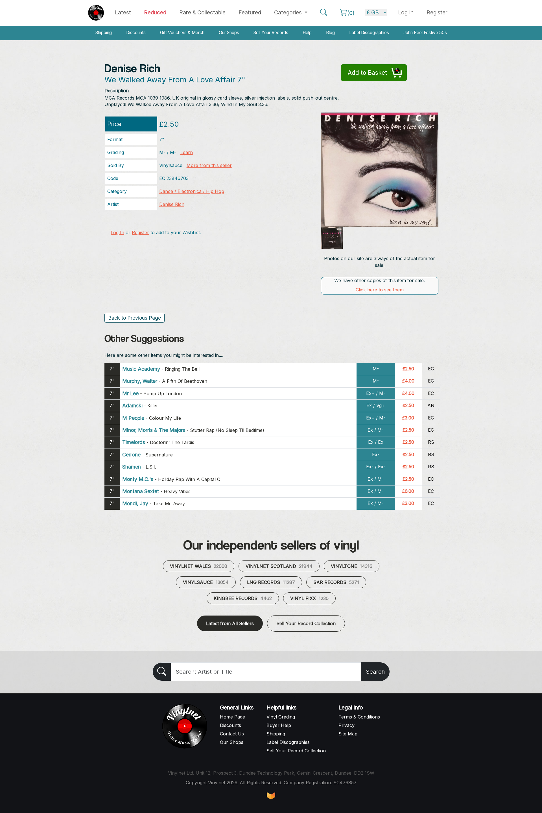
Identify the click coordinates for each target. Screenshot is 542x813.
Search (375, 671)
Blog (330, 32)
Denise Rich (171, 204)
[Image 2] (332, 238)
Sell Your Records (270, 32)
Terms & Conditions (359, 717)
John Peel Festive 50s (425, 32)
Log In (117, 232)
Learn (186, 152)
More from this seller (209, 165)
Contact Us (232, 734)
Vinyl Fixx (309, 598)
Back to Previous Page (134, 318)
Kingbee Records (243, 598)
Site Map (347, 734)
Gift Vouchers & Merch (182, 32)
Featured (250, 12)
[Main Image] (380, 169)
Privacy (346, 725)
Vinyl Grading (280, 717)
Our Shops (229, 32)
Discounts (136, 32)
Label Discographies (369, 32)
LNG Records (271, 582)
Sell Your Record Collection (306, 623)
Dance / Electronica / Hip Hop (191, 191)
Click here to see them (380, 290)
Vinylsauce (206, 582)
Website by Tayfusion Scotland (271, 796)
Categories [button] (288, 12)
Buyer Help (278, 725)
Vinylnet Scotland (279, 566)
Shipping (103, 32)
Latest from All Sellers (230, 623)
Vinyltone (351, 566)
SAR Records (336, 582)
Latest (123, 12)
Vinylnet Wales (198, 566)
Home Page (232, 717)
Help (307, 32)
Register (437, 12)
